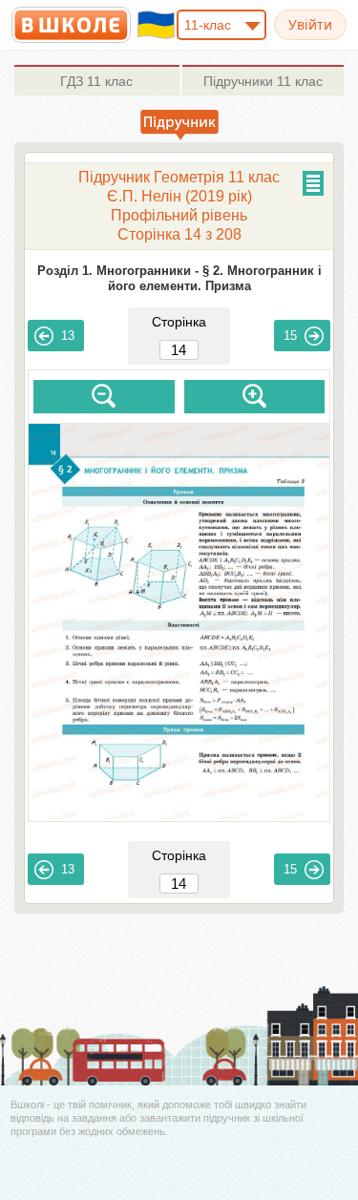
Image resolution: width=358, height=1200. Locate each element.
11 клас (96, 81)
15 (290, 335)
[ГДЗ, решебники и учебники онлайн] (71, 25)
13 (67, 335)
